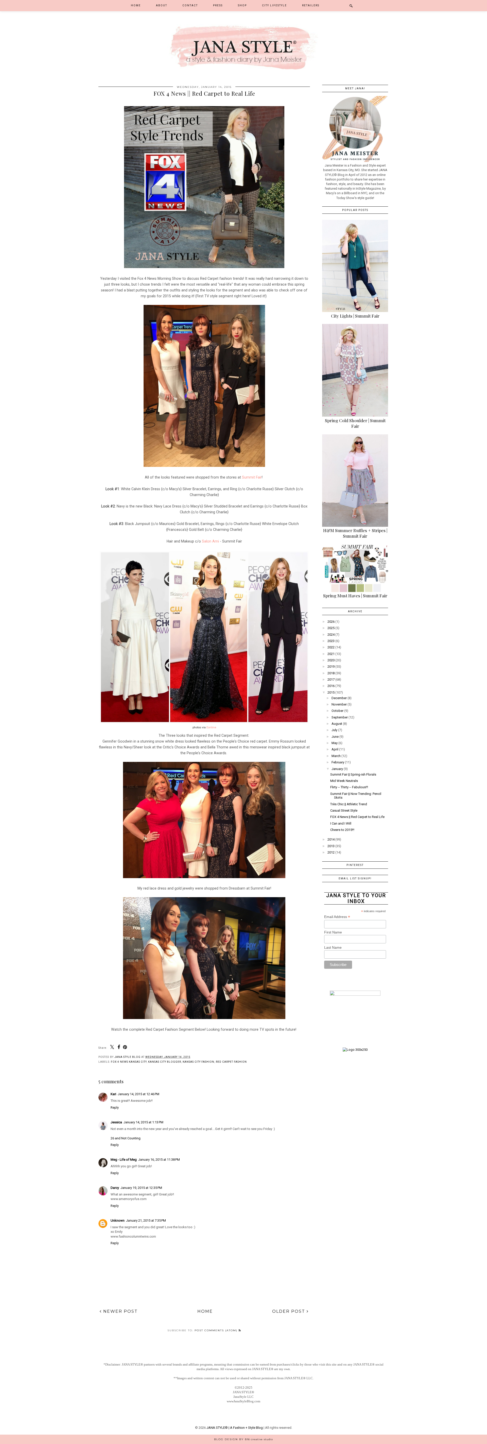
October (337, 711)
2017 (331, 679)
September (340, 717)
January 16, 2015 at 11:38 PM (159, 1159)
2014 (331, 839)
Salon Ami (210, 541)
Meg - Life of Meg (124, 1159)
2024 (331, 634)
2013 (331, 846)
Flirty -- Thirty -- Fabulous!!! (349, 787)
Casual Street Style (343, 810)
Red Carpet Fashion (231, 1061)
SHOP (242, 5)
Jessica (116, 1122)
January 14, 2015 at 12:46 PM (138, 1094)
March (336, 756)
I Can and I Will (340, 823)
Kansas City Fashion (198, 1061)
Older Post (289, 1311)
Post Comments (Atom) (217, 1330)
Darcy (115, 1188)
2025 (331, 628)
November (339, 704)
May (335, 743)
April (335, 749)
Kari (113, 1094)
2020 (331, 660)
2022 (331, 647)
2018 (331, 673)
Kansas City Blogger (164, 1061)
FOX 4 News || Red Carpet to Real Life (357, 817)
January (337, 769)
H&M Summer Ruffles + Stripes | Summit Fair (355, 533)
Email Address (337, 916)
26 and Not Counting (126, 1138)
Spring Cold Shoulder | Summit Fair (355, 423)
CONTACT (190, 5)
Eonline (211, 727)
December (339, 698)
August (337, 724)
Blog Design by (243, 1439)
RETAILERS (310, 5)
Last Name (333, 947)
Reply (115, 1107)
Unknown (118, 1220)
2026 (331, 621)
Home (136, 5)
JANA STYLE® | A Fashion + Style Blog (234, 1428)
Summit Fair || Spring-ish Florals (353, 774)
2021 (331, 654)
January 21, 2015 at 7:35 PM (146, 1220)
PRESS (218, 5)
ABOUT (161, 5)
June (335, 737)
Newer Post (120, 1311)
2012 (331, 852)
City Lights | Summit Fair (355, 316)
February (338, 762)
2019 (331, 666)
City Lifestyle (274, 5)
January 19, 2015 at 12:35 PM (141, 1188)
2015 (331, 692)
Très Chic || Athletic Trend (348, 804)
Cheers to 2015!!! (342, 830)
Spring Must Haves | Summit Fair (355, 595)
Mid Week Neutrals (344, 781)
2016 (331, 686)
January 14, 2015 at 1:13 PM (143, 1122)
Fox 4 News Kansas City (129, 1061)
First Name (333, 932)
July (334, 730)
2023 (331, 641)
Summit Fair (252, 477)
